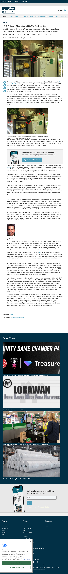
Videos (3, 530)
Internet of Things (27, 528)
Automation (14, 317)
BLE (24, 530)
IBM (40, 252)
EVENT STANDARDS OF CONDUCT (43, 567)
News (5, 23)
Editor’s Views (5, 528)
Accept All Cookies (16, 563)
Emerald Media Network (6, 1)
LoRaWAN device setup (41, 16)
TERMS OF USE (33, 569)
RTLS (24, 526)
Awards (46, 526)
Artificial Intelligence (27, 532)
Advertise (17, 1)
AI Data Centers (14, 16)
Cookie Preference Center (16, 567)
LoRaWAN (25, 536)
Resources (4, 532)
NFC (24, 534)
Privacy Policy (26, 559)
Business (21, 317)
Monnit (9, 167)
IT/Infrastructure (26, 538)
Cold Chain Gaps (53, 16)
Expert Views (4, 526)
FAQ (3, 534)
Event (46, 524)
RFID (24, 524)
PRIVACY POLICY (41, 569)
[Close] (30, 542)
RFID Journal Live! (26, 1)
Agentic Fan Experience (26, 16)
